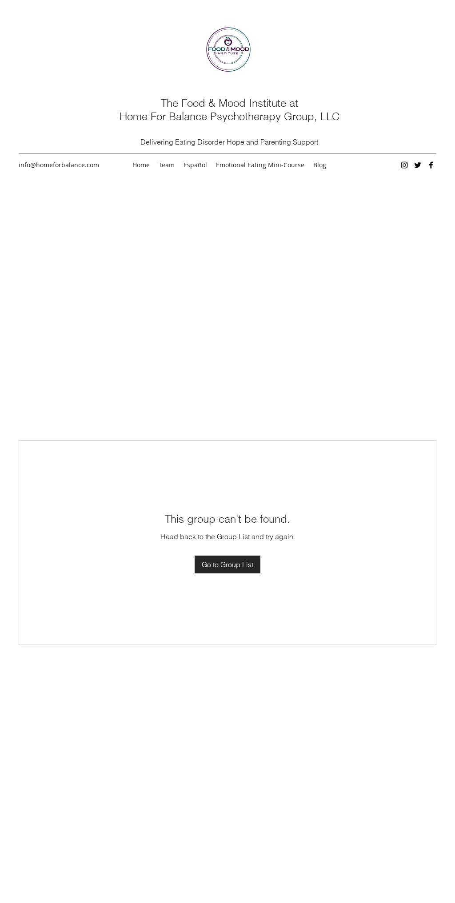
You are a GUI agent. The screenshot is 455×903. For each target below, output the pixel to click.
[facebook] (431, 165)
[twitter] (417, 165)
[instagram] (404, 165)
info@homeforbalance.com (59, 165)
